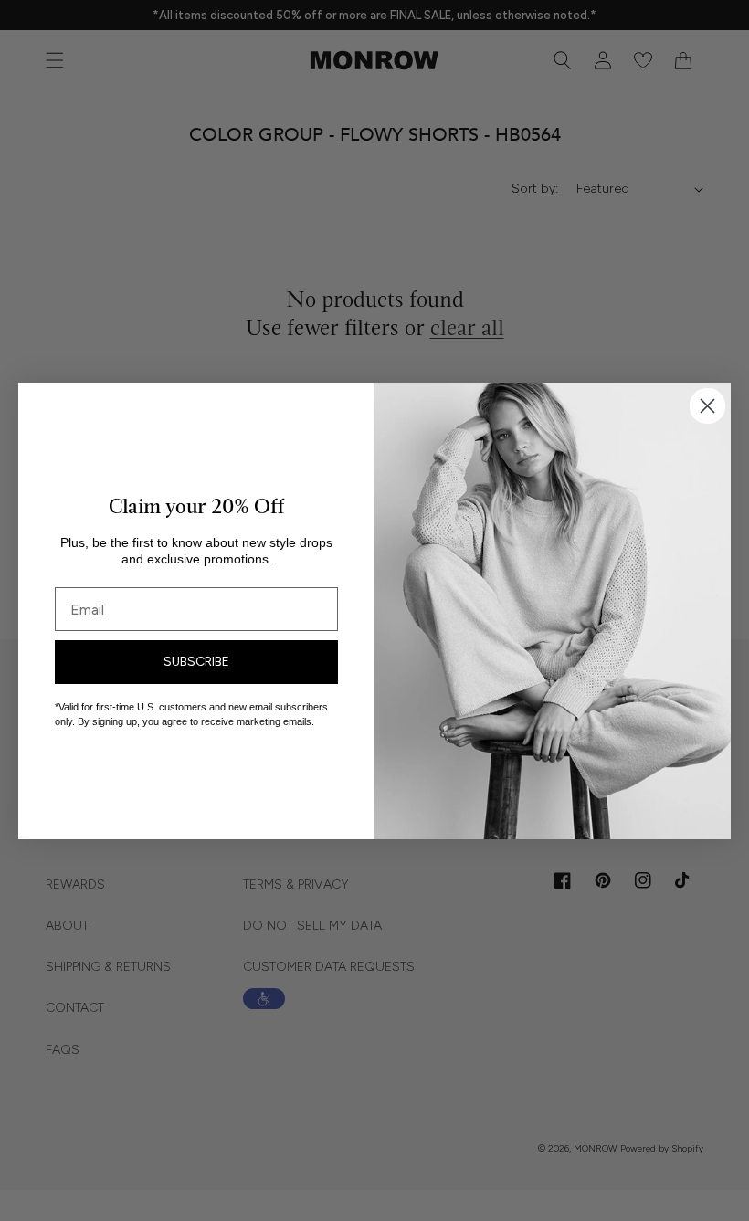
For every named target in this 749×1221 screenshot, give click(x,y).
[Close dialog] (707, 406)
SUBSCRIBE (196, 661)
